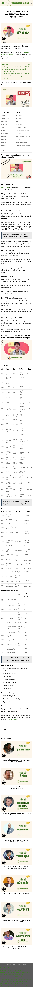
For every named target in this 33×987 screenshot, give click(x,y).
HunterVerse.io (18, 974)
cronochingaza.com (18, 968)
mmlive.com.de (4, 979)
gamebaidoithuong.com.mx (16, 986)
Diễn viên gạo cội (16, 9)
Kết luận (6, 78)
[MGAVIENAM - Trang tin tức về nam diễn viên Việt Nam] (17, 3)
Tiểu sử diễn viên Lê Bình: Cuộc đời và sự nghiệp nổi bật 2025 (16, 787)
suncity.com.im (14, 979)
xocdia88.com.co (20, 983)
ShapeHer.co (25, 972)
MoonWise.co (16, 972)
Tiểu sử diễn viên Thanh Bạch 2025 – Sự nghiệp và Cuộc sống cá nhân (16, 867)
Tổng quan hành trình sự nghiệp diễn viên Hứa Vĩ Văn (15, 70)
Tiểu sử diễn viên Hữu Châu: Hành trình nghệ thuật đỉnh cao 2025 (16, 894)
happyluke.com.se (25, 979)
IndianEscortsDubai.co (15, 970)
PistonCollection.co (6, 968)
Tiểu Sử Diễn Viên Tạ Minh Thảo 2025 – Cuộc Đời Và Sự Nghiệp (16, 760)
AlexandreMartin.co (6, 972)
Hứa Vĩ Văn (5, 187)
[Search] (31, 3)
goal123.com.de (17, 977)
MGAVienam (13, 719)
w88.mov (3, 983)
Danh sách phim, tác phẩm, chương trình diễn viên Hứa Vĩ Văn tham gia (16, 75)
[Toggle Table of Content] (28, 64)
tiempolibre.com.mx (6, 977)
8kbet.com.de (10, 983)
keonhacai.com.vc (21, 981)
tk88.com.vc (12, 981)
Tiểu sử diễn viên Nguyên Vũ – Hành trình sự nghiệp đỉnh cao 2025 (16, 921)
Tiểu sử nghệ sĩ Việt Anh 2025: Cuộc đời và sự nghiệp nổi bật (17, 947)
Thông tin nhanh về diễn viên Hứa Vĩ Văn (17, 67)
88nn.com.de (4, 981)
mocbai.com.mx (28, 977)
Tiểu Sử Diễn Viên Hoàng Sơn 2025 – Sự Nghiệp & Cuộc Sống (16, 840)
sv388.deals (4, 986)
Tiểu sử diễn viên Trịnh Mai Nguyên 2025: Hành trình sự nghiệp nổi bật (16, 814)
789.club (28, 986)
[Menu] (2, 3)
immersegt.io (4, 970)
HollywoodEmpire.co (6, 974)
